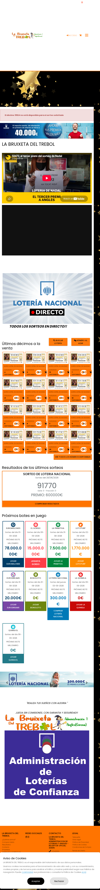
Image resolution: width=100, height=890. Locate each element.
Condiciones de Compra (82, 847)
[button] (7, 134)
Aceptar (36, 881)
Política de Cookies (80, 845)
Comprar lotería (8, 842)
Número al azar (81, 342)
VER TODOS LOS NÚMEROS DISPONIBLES (72, 457)
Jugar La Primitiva (58, 562)
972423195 (55, 851)
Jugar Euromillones (13, 562)
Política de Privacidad (81, 842)
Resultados (6, 845)
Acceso (72, 35)
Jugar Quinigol (13, 658)
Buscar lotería (58, 342)
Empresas (6, 849)
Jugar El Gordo (35, 563)
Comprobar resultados (47, 503)
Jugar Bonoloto (35, 606)
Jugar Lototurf (80, 562)
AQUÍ (84, 872)
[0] (81, 35)
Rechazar (59, 881)
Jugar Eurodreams (13, 606)
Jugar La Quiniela (80, 606)
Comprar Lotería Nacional (58, 613)
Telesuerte (76, 837)
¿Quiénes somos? (8, 839)
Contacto (5, 847)
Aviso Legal (77, 839)
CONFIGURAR (27, 872)
